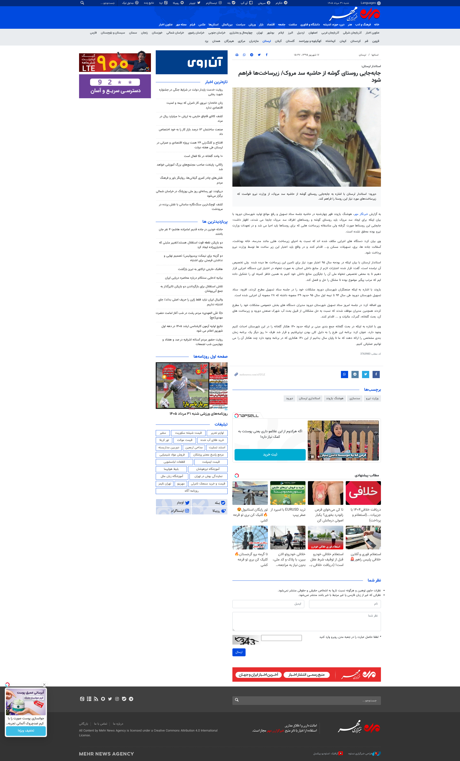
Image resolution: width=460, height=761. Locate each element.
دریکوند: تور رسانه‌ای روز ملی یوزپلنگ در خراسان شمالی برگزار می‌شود (189, 193)
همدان (216, 41)
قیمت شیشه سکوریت (188, 433)
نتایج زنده (149, 3)
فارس (93, 32)
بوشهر (270, 32)
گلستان (290, 41)
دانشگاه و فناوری (310, 24)
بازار (261, 24)
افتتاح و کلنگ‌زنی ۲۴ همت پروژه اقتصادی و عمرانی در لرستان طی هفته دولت (190, 145)
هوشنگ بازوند (335, 398)
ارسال (239, 652)
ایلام (281, 32)
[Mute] (319, 457)
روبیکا (176, 3)
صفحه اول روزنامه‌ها (211, 357)
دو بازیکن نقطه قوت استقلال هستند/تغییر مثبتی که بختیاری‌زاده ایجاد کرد (191, 245)
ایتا (161, 3)
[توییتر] (110, 699)
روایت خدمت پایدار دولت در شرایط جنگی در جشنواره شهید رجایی (191, 92)
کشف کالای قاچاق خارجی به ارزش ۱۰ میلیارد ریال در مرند (191, 118)
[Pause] (312, 457)
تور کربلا (164, 440)
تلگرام (279, 3)
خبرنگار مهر (361, 214)
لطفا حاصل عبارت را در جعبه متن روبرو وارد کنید (350, 637)
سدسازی (355, 398)
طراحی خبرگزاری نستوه (360, 754)
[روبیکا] (103, 699)
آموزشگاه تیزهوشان (207, 469)
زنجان (144, 32)
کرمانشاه (331, 41)
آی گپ (244, 3)
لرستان (267, 41)
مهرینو (181, 483)
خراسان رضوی (196, 32)
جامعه (281, 24)
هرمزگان (229, 41)
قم (366, 41)
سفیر (163, 433)
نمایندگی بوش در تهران (209, 476)
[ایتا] (82, 699)
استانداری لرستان (309, 398)
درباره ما (118, 723)
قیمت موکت (184, 440)
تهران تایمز (164, 483)
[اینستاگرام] (117, 699)
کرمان (343, 41)
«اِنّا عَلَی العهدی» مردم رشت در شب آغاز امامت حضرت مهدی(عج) (189, 315)
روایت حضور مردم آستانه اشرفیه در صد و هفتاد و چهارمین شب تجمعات (192, 342)
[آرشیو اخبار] (89, 699)
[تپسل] (236, 415)
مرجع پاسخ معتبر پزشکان (208, 454)
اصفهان (313, 32)
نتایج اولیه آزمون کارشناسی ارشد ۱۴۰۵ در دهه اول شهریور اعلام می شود (192, 328)
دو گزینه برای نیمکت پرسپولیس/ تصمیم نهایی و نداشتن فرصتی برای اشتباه (193, 258)
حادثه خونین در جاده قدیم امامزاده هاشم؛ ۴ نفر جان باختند (191, 231)
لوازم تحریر (217, 433)
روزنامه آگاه (192, 491)
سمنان (133, 32)
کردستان (356, 41)
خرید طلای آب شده (212, 440)
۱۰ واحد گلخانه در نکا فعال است (203, 156)
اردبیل (301, 32)
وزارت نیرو (372, 398)
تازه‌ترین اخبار (216, 82)
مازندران (254, 41)
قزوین (375, 41)
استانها (375, 55)
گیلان (278, 41)
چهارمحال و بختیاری (241, 32)
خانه (376, 24)
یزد (206, 41)
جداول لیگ (128, 3)
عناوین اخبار (372, 32)
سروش (262, 3)
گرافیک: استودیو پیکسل (326, 754)
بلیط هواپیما (171, 469)
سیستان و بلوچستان (113, 32)
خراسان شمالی (175, 32)
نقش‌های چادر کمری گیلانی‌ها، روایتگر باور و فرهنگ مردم (191, 180)
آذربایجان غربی (330, 32)
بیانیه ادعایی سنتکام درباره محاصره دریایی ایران (194, 278)
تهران (260, 32)
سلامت (293, 24)
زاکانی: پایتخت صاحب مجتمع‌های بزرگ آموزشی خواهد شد (190, 167)
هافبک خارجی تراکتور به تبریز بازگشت (200, 269)
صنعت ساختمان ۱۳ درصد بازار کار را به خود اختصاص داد (191, 132)
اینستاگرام (212, 3)
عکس (202, 24)
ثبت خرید (270, 455)
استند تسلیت (217, 447)
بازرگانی (83, 723)
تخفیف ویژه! (26, 731)
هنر (350, 24)
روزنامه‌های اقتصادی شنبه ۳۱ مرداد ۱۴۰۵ (197, 414)
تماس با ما (100, 723)
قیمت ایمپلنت (211, 462)
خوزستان (157, 32)
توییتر (192, 3)
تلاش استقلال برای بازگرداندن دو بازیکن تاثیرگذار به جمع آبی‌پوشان (192, 289)
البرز (290, 32)
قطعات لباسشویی (174, 462)
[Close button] (44, 684)
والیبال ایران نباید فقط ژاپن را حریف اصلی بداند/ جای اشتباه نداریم (190, 302)
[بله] (124, 699)
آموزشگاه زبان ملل (172, 476)
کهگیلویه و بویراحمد (310, 41)
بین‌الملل (227, 24)
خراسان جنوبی (216, 32)
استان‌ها (213, 24)
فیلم (192, 24)
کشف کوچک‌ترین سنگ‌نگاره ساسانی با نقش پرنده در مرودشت (191, 207)
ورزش (252, 24)
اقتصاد (271, 24)
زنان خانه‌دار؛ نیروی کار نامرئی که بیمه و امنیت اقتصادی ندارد (195, 105)
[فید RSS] (96, 699)
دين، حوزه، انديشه (334, 24)
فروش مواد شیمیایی (172, 454)
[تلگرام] (131, 699)
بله (229, 3)
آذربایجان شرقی (352, 32)
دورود (289, 398)
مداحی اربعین (194, 447)
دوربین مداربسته (168, 447)
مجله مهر (181, 24)
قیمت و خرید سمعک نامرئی (208, 483)
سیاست (240, 24)
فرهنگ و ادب (363, 24)
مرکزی (241, 41)
